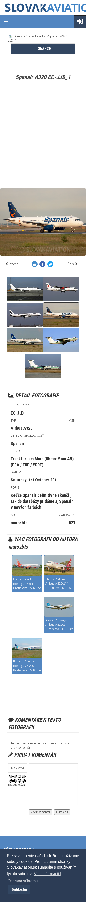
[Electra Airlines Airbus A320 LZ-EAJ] (59, 565)
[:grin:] (19, 776)
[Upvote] (35, 265)
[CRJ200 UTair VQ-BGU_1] (25, 289)
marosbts (19, 522)
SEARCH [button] (44, 48)
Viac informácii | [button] (47, 874)
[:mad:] (15, 780)
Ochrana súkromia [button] (23, 881)
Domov (18, 36)
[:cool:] (15, 776)
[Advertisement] (43, 135)
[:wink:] (24, 776)
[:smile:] (11, 776)
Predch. (14, 264)
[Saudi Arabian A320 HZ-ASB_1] (25, 340)
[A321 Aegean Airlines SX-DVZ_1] (25, 314)
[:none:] (11, 780)
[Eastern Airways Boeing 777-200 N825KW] (27, 648)
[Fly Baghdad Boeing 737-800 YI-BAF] (27, 565)
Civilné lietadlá (35, 36)
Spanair (17, 443)
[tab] (43, 49)
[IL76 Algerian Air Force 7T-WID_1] (61, 340)
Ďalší (71, 264)
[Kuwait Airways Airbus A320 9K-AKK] (59, 607)
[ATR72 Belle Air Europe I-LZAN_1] (61, 289)
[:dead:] (24, 780)
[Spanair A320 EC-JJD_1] (61, 314)
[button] (7, 889)
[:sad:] (19, 780)
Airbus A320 (21, 428)
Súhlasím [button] (19, 889)
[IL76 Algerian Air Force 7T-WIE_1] (43, 366)
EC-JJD (17, 413)
